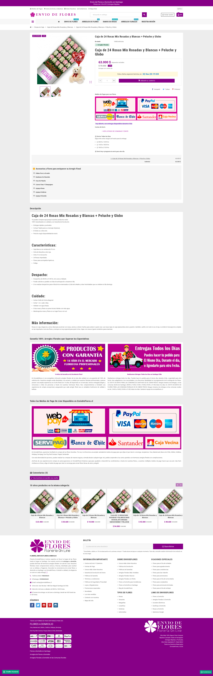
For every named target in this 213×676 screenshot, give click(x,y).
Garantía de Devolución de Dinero (95, 572)
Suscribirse (169, 546)
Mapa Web (92, 9)
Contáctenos (83, 9)
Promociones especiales (92, 588)
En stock (97, 41)
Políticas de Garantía (91, 576)
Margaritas (122, 603)
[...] (46, 572)
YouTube (44, 605)
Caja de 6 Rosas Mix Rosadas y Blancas (42, 516)
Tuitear (167, 89)
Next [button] (180, 484)
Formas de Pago (90, 566)
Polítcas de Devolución (126, 566)
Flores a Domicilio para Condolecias (130, 582)
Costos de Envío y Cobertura (53, 9)
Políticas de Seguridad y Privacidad (95, 582)
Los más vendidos (90, 594)
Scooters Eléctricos (159, 603)
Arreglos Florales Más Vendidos (129, 572)
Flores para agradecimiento (161, 566)
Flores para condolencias (160, 569)
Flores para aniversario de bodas (163, 585)
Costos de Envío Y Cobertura (93, 563)
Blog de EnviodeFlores (125, 588)
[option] (42, 509)
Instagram (55, 605)
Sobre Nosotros (71, 9)
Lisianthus (122, 606)
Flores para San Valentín (160, 572)
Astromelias (122, 612)
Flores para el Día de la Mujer (162, 588)
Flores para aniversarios (160, 576)
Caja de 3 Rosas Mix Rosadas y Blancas (93, 516)
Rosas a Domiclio (158, 609)
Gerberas (121, 609)
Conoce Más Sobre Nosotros (94, 569)
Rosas (121, 596)
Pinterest (177, 89)
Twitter (38, 605)
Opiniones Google (158, 612)
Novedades (88, 591)
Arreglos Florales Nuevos (126, 576)
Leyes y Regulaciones (91, 585)
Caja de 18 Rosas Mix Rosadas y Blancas (145, 516)
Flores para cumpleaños (160, 582)
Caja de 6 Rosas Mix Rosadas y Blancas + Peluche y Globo (68, 516)
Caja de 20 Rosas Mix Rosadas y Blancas (170, 516)
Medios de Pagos (36, 9)
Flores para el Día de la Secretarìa (163, 579)
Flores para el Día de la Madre (162, 563)
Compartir (157, 89)
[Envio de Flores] (53, 14)
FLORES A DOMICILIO (41, 624)
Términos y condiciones (92, 579)
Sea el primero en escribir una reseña (44, 478)
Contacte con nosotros (92, 597)
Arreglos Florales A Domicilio (162, 599)
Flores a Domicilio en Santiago (128, 585)
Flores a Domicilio (158, 596)
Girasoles (122, 599)
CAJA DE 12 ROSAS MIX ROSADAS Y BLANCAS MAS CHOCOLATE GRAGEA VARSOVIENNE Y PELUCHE (119, 518)
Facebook (32, 605)
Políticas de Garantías (125, 569)
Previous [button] (177, 484)
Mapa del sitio (89, 600)
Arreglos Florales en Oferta (127, 579)
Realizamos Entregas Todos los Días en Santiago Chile (144, 374)
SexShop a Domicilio (159, 606)
